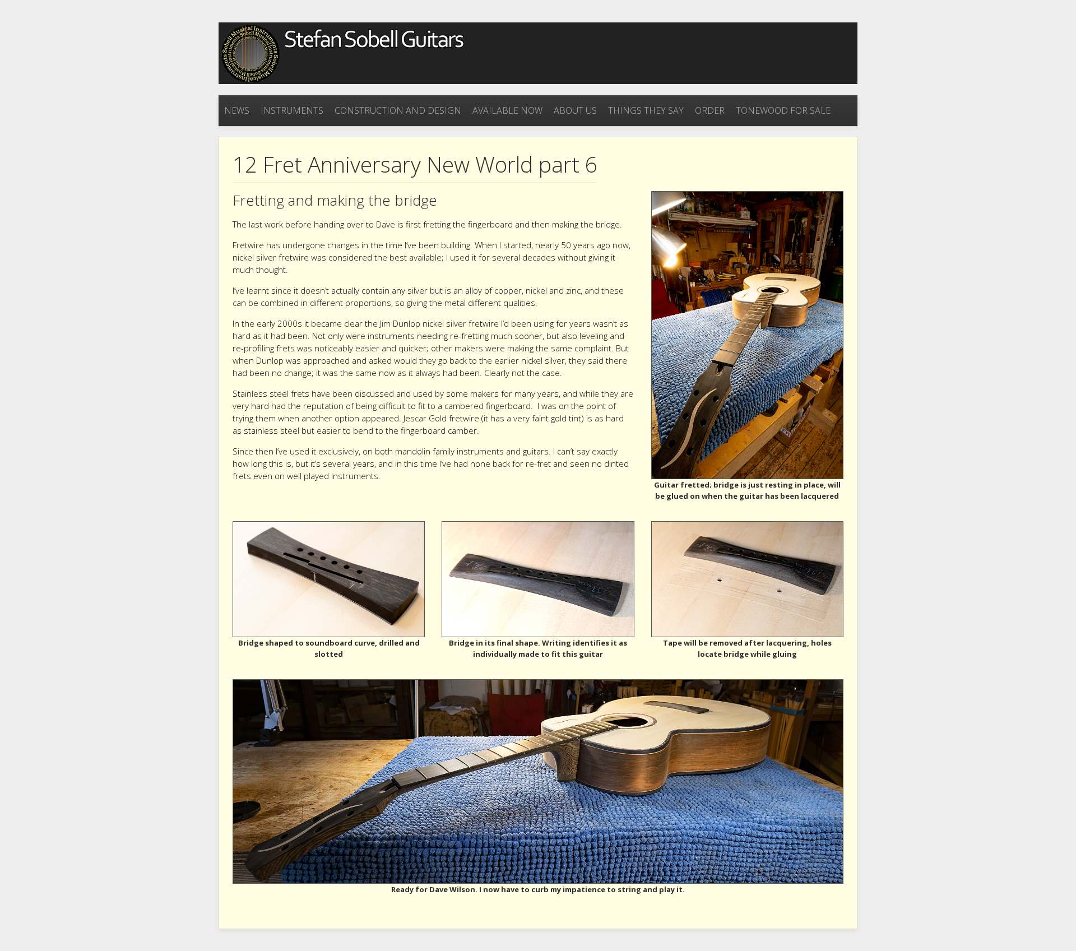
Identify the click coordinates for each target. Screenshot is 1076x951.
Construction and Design (398, 110)
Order (710, 110)
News (236, 110)
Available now (507, 110)
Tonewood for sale (783, 110)
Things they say (646, 110)
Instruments (292, 110)
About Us (575, 110)
